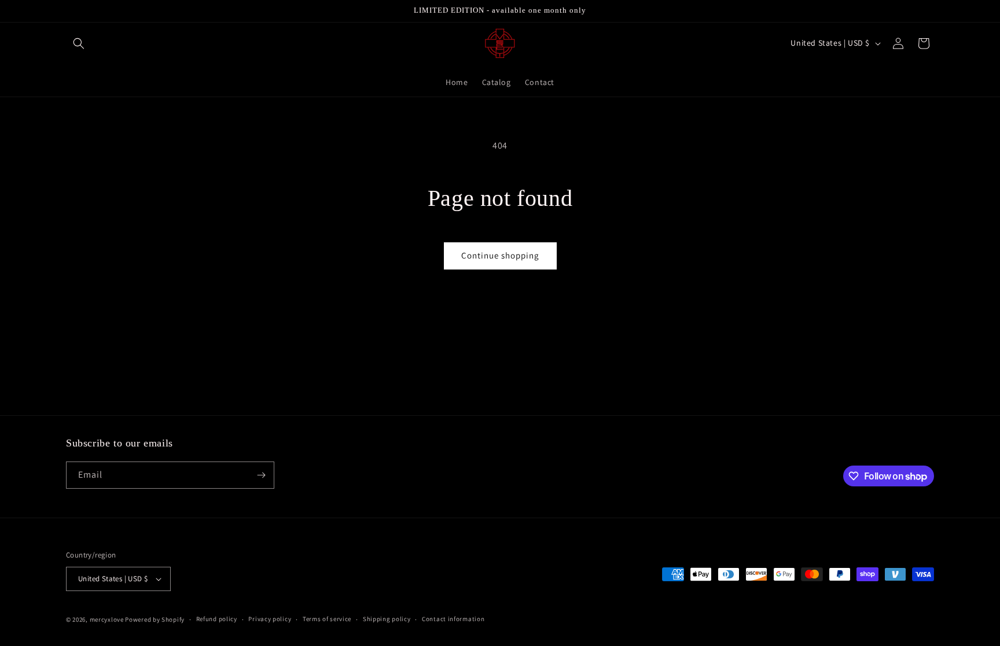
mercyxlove (107, 619)
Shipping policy (387, 619)
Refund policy (216, 619)
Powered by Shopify (155, 619)
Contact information (453, 619)
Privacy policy (269, 619)
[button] (78, 43)
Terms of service (327, 619)
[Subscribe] (261, 475)
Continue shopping (500, 255)
